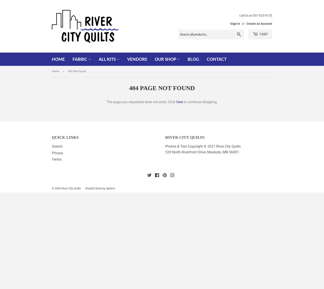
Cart (263, 34)
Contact (217, 59)
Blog (193, 59)
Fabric (80, 59)
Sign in (235, 23)
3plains (110, 188)
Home (58, 59)
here (179, 102)
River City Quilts (71, 188)
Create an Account (259, 23)
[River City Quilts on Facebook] (157, 176)
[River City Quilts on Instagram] (172, 176)
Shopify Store (93, 188)
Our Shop (166, 59)
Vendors (137, 59)
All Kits (108, 59)
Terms (56, 159)
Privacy (57, 153)
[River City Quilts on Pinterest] (164, 176)
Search (57, 146)
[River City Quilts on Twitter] (149, 176)
